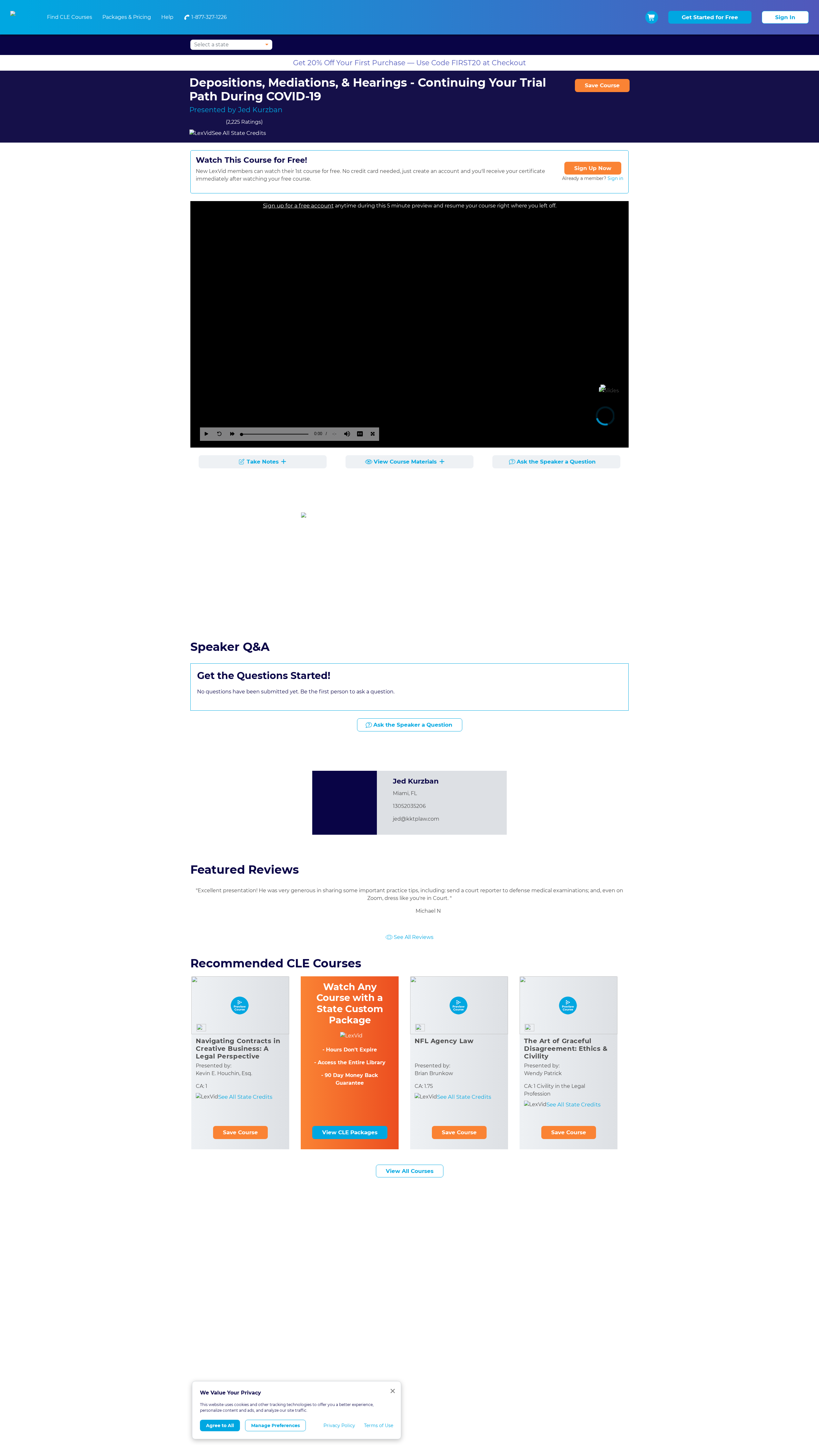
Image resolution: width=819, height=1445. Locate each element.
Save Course (602, 85)
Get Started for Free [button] (710, 17)
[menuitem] (205, 17)
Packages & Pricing (126, 17)
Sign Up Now (592, 168)
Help (167, 17)
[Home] (21, 17)
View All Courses (409, 1171)
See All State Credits (239, 133)
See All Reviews (413, 937)
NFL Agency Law (444, 1041)
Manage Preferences (275, 1425)
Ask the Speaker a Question (556, 461)
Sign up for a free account (298, 205)
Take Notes (262, 461)
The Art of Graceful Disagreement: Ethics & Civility (566, 1048)
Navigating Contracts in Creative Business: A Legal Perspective (238, 1048)
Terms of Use (378, 1425)
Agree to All (220, 1425)
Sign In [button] (785, 17)
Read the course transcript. (224, 618)
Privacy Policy (339, 1425)
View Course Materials (406, 461)
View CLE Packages (350, 1132)
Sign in (615, 178)
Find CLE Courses (69, 17)
